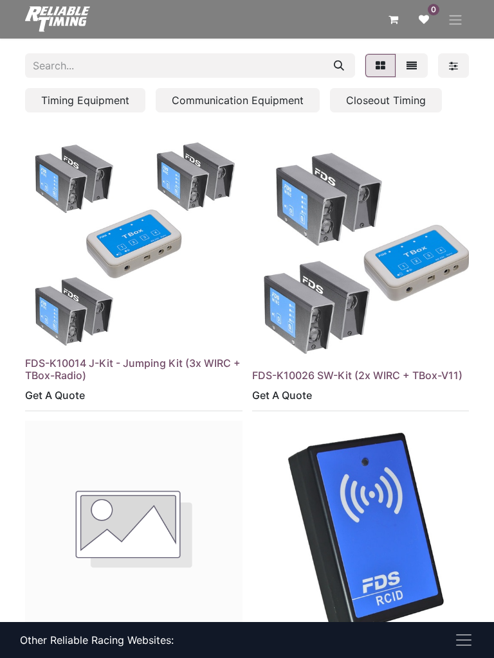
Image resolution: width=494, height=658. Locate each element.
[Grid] (380, 65)
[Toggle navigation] (455, 19)
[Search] (339, 65)
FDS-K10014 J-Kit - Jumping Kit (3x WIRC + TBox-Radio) (133, 369)
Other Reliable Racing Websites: (97, 640)
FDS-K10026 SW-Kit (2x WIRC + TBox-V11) (357, 375)
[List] (412, 65)
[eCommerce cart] (393, 19)
